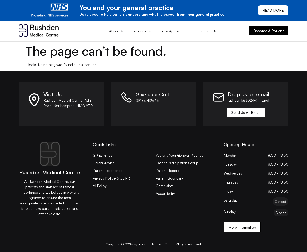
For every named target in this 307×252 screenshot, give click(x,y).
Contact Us (207, 31)
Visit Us (52, 94)
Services (139, 31)
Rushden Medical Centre (49, 172)
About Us (116, 31)
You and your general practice (126, 7)
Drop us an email (248, 94)
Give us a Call (152, 94)
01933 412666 (147, 100)
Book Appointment (175, 31)
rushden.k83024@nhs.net (248, 100)
